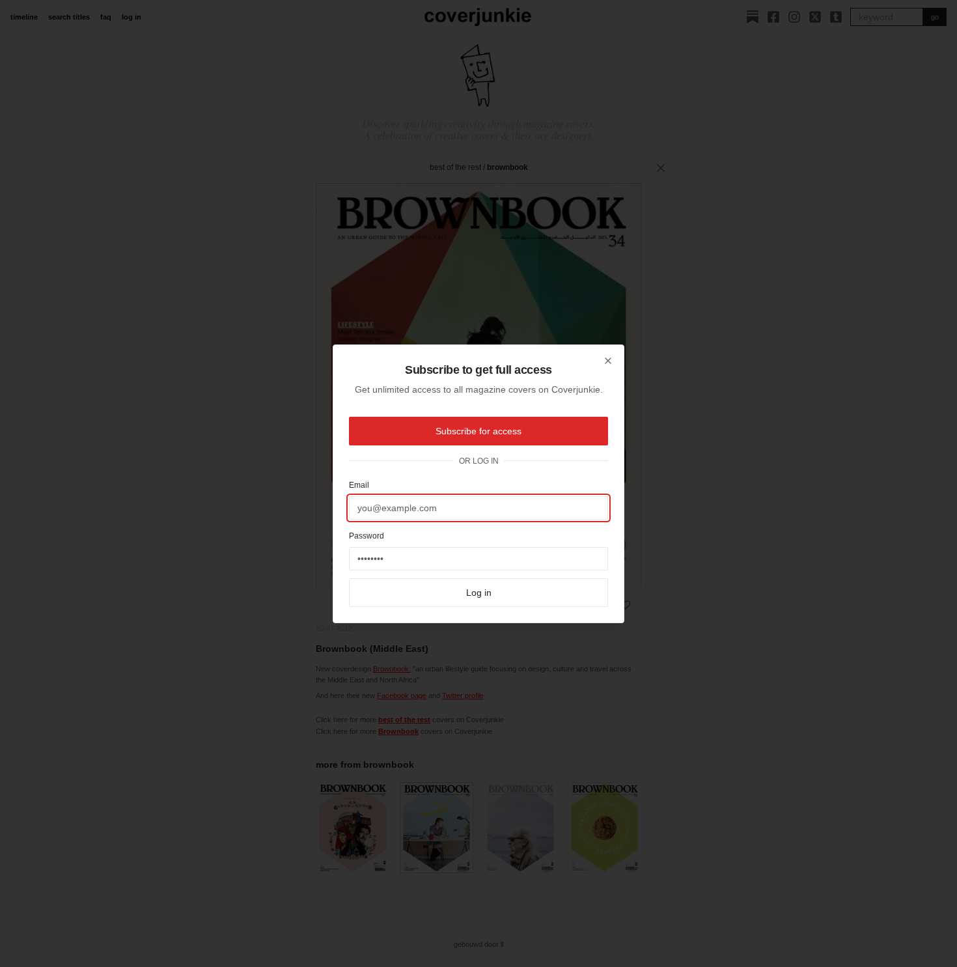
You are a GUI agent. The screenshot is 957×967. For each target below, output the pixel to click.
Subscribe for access (478, 431)
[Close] (608, 361)
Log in (479, 592)
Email (359, 485)
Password (366, 535)
